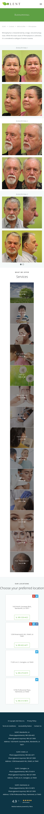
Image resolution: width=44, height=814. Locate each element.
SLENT (4, 26)
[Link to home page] (15, 4)
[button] (41, 4)
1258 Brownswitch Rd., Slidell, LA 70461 (22, 635)
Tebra (31, 806)
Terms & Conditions (9, 726)
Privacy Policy (31, 721)
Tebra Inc (21, 721)
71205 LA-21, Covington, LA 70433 (22, 662)
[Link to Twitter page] (36, 596)
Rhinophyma (32, 26)
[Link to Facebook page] (36, 624)
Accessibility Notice (25, 726)
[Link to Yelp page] (33, 596)
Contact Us (37, 726)
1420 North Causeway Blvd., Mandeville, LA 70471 (22, 607)
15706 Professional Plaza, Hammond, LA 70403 (22, 691)
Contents (12, 26)
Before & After (21, 26)
